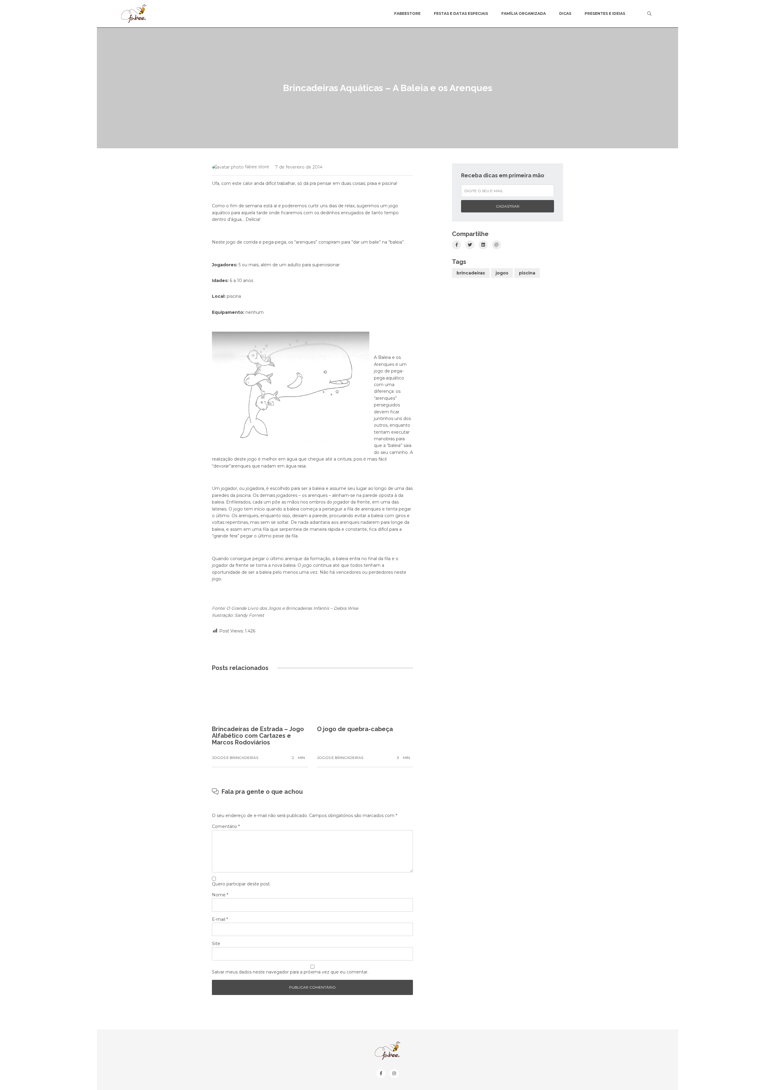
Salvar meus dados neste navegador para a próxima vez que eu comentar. (290, 972)
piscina (527, 273)
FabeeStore (407, 13)
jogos (502, 273)
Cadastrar (507, 206)
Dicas (565, 13)
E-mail (220, 919)
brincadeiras (471, 273)
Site (216, 943)
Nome (220, 895)
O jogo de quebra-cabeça (355, 729)
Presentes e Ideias (605, 13)
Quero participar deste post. (241, 884)
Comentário (226, 826)
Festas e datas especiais (461, 13)
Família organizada (523, 13)
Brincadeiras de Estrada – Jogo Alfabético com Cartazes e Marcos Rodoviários (258, 735)
